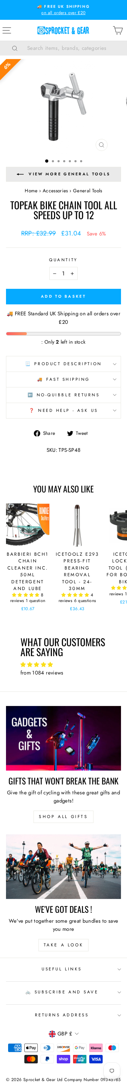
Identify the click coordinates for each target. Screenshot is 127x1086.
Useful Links (61, 969)
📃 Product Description (63, 364)
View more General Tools (69, 174)
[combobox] (72, 48)
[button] (26, 595)
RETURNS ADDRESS (62, 1015)
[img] (63, 664)
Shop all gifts (63, 816)
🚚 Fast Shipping (63, 379)
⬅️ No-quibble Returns (64, 395)
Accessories (55, 190)
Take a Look (64, 945)
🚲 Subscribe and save (61, 992)
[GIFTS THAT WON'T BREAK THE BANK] (63, 738)
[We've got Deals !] (63, 866)
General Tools (87, 190)
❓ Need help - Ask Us (63, 410)
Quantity (63, 260)
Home (31, 190)
